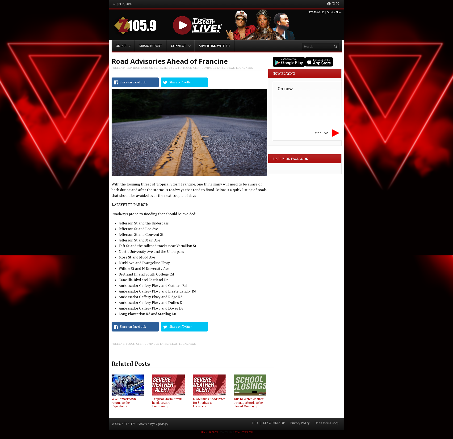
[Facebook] (329, 4)
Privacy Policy (300, 423)
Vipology (161, 424)
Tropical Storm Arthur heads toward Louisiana (167, 402)
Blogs (187, 67)
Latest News (226, 67)
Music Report (150, 46)
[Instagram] (333, 4)
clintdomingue (137, 67)
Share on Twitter (180, 82)
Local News (244, 67)
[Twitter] (337, 4)
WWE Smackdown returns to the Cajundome (124, 402)
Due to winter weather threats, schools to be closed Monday (249, 402)
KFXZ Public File (274, 423)
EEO (255, 423)
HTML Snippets (209, 432)
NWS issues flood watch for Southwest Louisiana (209, 402)
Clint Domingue (204, 67)
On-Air (121, 46)
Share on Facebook (133, 82)
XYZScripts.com (244, 432)
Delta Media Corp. (327, 423)
